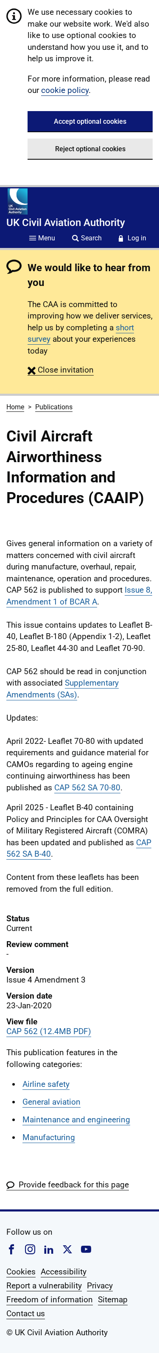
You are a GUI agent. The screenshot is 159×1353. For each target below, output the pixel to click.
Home (15, 407)
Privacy (100, 1285)
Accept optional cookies (90, 121)
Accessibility (63, 1272)
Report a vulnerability (44, 1285)
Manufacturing (48, 1137)
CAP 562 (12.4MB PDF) (48, 1031)
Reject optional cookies (90, 149)
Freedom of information (49, 1299)
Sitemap (113, 1299)
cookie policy (65, 90)
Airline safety (46, 1084)
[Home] (17, 201)
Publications (54, 407)
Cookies (21, 1272)
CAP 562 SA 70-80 (87, 787)
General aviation (51, 1102)
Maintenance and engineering (76, 1119)
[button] (61, 370)
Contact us (25, 1313)
